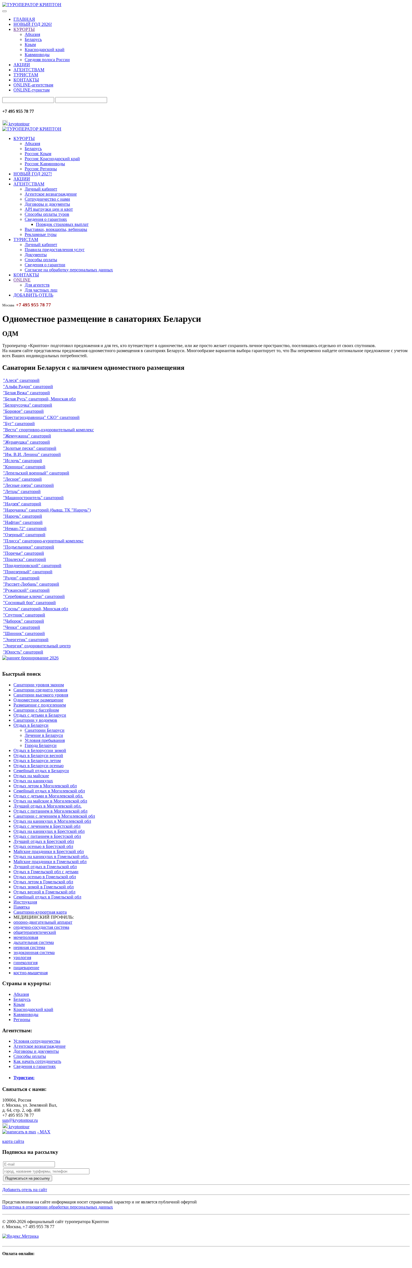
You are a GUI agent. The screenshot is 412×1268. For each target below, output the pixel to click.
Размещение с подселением (39, 705)
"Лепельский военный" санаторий (36, 473)
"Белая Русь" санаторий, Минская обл (39, 398)
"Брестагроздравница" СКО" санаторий (41, 417)
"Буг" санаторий (19, 423)
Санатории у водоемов (35, 720)
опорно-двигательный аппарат (42, 922)
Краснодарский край (44, 49)
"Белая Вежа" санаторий (26, 392)
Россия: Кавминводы (45, 163)
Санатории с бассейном (36, 710)
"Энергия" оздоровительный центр (37, 645)
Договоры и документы (47, 204)
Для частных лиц (41, 290)
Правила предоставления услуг (55, 249)
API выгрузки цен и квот (49, 209)
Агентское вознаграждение (51, 194)
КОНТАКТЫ (26, 79)
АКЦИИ (21, 64)
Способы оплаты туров (47, 214)
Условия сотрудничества (36, 1041)
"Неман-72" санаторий (25, 528)
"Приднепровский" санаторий (32, 565)
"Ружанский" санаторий (26, 590)
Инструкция (25, 902)
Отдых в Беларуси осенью (38, 765)
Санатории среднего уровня (40, 689)
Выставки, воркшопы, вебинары (56, 229)
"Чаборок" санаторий (23, 621)
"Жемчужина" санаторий (27, 436)
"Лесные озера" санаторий (28, 485)
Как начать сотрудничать (37, 1061)
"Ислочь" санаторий (22, 460)
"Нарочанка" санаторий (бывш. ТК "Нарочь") (47, 510)
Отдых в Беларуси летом (37, 760)
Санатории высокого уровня (40, 695)
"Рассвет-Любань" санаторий (31, 584)
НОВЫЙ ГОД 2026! (32, 24)
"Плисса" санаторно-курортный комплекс (43, 540)
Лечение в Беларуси (44, 735)
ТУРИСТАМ (25, 74)
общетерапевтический (34, 932)
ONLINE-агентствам (33, 84)
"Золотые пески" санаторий (29, 448)
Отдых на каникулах (33, 780)
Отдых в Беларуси (30, 725)
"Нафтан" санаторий (23, 522)
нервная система (29, 947)
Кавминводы (37, 54)
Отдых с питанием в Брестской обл (47, 836)
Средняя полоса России (47, 59)
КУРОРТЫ (24, 29)
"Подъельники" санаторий (28, 547)
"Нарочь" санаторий (22, 516)
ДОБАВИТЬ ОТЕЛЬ (33, 295)
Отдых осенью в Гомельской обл (44, 876)
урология (22, 957)
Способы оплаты (41, 259)
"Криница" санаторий (24, 466)
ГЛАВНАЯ (24, 19)
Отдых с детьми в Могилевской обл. (48, 796)
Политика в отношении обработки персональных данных (57, 1207)
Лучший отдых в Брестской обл (43, 841)
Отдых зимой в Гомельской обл (43, 886)
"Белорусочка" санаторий (27, 405)
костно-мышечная (30, 972)
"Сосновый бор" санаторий (29, 602)
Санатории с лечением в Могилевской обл (54, 816)
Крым (30, 44)
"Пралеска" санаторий (24, 559)
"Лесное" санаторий (22, 479)
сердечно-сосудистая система (41, 927)
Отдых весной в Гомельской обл (44, 891)
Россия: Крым (38, 153)
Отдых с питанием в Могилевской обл (50, 811)
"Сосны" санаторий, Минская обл (35, 608)
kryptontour (18, 123)
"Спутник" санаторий (24, 615)
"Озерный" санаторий (24, 534)
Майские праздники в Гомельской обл (50, 861)
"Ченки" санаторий (21, 627)
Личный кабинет (41, 189)
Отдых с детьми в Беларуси (39, 715)
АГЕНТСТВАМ (28, 69)
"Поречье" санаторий (23, 553)
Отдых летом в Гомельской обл (43, 881)
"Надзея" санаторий (22, 503)
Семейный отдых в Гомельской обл (47, 897)
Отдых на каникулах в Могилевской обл (52, 821)
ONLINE (22, 280)
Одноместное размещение (38, 700)
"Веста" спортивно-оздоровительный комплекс (48, 429)
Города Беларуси (41, 745)
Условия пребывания (45, 740)
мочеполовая (25, 937)
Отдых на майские (31, 775)
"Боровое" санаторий (23, 411)
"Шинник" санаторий (24, 633)
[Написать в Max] (19, 1131)
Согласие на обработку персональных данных (69, 269)
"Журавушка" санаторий (26, 442)
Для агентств (37, 285)
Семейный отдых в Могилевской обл (49, 790)
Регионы (21, 1019)
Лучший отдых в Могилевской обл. (47, 806)
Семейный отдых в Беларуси (41, 770)
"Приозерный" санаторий (27, 571)
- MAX (43, 1131)
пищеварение (26, 967)
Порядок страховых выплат (62, 224)
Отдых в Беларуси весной (38, 755)
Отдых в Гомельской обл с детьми (45, 871)
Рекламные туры (41, 234)
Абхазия (32, 34)
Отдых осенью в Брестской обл (43, 846)
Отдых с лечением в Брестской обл (46, 826)
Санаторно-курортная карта (40, 912)
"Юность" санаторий (23, 652)
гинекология (25, 962)
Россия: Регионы (41, 168)
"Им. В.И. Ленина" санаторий (32, 454)
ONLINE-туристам (31, 90)
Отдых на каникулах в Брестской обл (49, 831)
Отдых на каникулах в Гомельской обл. (51, 856)
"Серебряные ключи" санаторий (34, 596)
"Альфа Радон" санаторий (28, 386)
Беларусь (33, 39)
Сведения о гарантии (45, 264)
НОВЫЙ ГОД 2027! (32, 173)
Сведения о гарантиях (46, 219)
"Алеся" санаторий (21, 380)
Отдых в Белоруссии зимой (39, 750)
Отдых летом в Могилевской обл (45, 785)
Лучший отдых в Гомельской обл (45, 866)
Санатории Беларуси (44, 730)
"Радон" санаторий (21, 577)
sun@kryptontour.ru (20, 1120)
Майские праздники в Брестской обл (48, 851)
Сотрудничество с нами (47, 199)
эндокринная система (34, 952)
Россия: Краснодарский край (52, 158)
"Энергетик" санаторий (25, 639)
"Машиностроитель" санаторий (33, 497)
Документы (36, 254)
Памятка (21, 907)
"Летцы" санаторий (22, 491)
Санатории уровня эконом (38, 684)
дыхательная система (33, 942)
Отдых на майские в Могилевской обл (50, 801)
